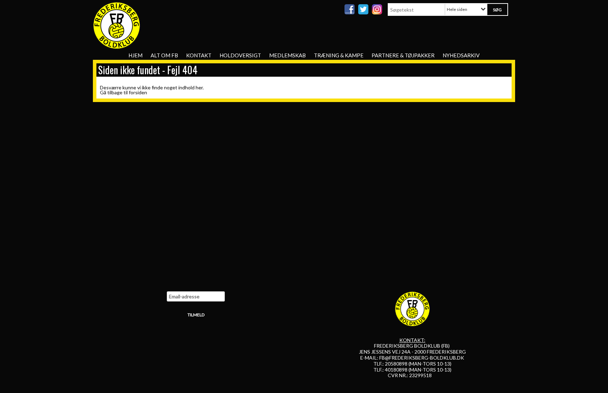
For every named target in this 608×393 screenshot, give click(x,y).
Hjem (135, 55)
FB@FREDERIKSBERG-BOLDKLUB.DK (421, 358)
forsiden (138, 92)
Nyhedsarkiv (461, 55)
